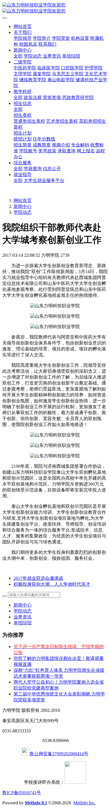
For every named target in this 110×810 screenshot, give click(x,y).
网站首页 (23, 26)
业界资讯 (23, 616)
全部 (18, 56)
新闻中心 (23, 206)
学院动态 (23, 212)
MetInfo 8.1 (36, 802)
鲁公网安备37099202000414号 (59, 753)
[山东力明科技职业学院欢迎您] (55, 8)
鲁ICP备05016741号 (21, 792)
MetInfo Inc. (84, 802)
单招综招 (23, 622)
